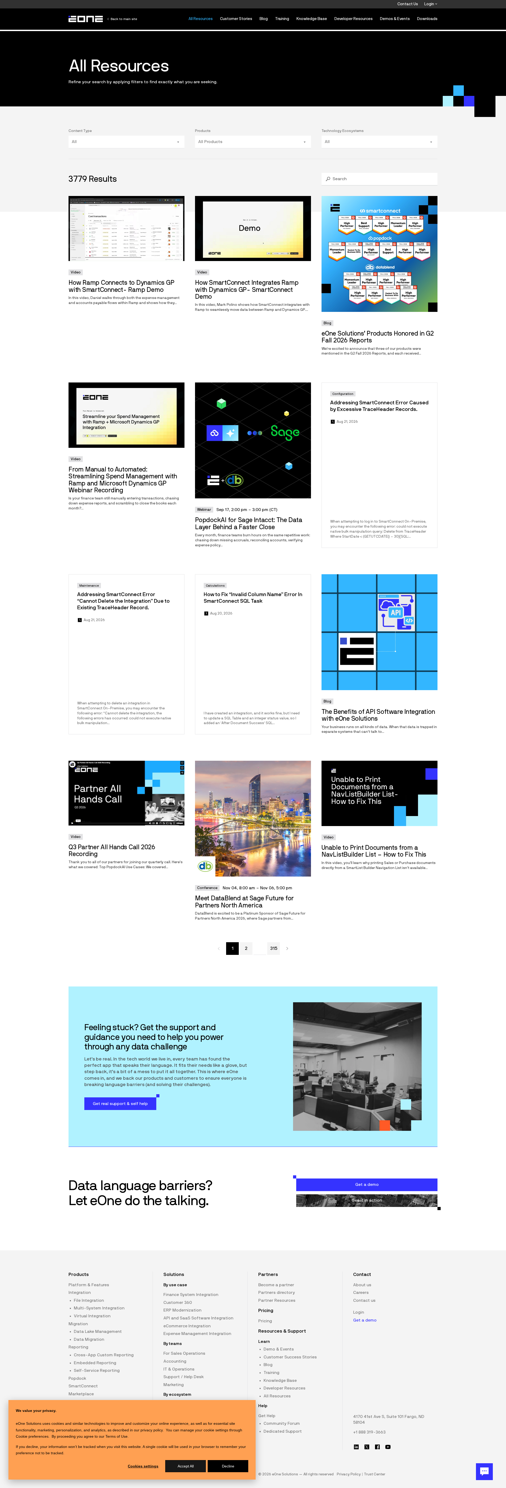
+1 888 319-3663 (369, 1432)
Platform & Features (89, 1285)
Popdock (77, 1378)
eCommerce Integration (187, 1326)
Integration (80, 1292)
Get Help (266, 1416)
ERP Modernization (182, 1310)
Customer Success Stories (290, 1357)
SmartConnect (83, 1386)
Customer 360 (177, 1302)
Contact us (364, 1300)
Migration (78, 1324)
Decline (228, 1466)
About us (362, 1285)
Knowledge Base (311, 19)
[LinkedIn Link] (356, 1447)
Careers (361, 1292)
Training (282, 19)
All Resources (200, 19)
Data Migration (89, 1339)
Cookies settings (143, 1466)
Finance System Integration (190, 1295)
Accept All (186, 1466)
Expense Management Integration (197, 1334)
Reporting (78, 1347)
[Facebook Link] (377, 1447)
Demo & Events (279, 1349)
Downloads (427, 19)
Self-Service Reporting (97, 1370)
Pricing (265, 1321)
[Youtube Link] (388, 1447)
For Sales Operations (184, 1353)
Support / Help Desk (183, 1377)
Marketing (173, 1385)
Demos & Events (395, 19)
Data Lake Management (98, 1331)
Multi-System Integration (99, 1308)
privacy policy (151, 1430)
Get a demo (365, 1320)
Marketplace (81, 1394)
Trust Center (374, 1474)
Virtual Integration (92, 1316)
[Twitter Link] (367, 1447)
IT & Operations (178, 1369)
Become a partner (276, 1285)
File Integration (89, 1300)
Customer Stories (236, 19)
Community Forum (282, 1423)
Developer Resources (353, 19)
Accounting (174, 1361)
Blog (264, 19)
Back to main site (124, 19)
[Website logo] (86, 19)
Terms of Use (116, 1436)
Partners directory (276, 1292)
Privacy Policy (349, 1474)
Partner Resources (276, 1300)
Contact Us (407, 4)
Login (429, 4)
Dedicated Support (283, 1431)
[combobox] (123, 142)
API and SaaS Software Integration (198, 1318)
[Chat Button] (484, 1471)
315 (273, 948)
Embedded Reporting (95, 1363)
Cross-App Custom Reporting (104, 1355)
